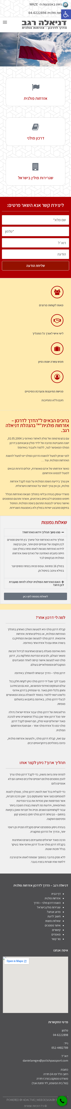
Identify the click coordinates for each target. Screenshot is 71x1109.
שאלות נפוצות (53, 921)
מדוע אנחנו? (54, 912)
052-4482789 (59, 1048)
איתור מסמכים (53, 925)
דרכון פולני (35, 138)
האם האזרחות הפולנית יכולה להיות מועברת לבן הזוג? (36, 583)
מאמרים (56, 934)
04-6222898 (37, 13)
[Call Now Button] (62, 1101)
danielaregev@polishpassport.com (45, 1061)
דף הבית (56, 894)
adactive (29, 1100)
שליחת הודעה (35, 265)
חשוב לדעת (54, 916)
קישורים (56, 930)
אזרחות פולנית (35, 98)
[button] (66, 14)
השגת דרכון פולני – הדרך (47, 903)
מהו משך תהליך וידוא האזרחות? (41, 532)
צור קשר (56, 939)
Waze (34, 4)
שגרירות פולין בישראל (35, 177)
